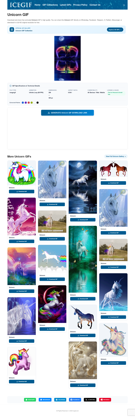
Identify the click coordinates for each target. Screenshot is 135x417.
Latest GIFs (65, 4)
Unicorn (12, 188)
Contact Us (95, 4)
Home (37, 4)
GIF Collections (50, 4)
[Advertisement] (67, 132)
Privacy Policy (80, 4)
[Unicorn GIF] (21, 173)
